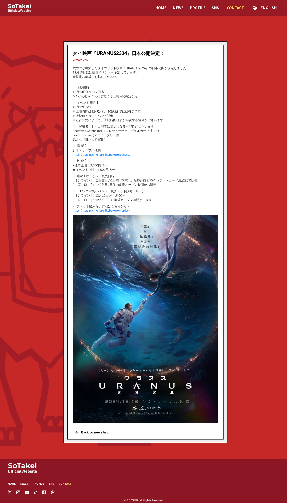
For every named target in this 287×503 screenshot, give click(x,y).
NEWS (24, 483)
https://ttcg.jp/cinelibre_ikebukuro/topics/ (101, 210)
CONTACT (65, 483)
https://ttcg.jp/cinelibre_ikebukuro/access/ (101, 154)
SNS (51, 483)
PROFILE (38, 483)
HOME (12, 483)
